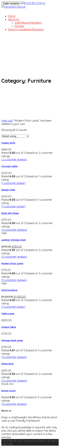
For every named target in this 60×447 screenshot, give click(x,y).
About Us (13, 19)
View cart (7, 120)
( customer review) (13, 183)
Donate (36, 6)
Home (11, 16)
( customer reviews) (14, 159)
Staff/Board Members (28, 22)
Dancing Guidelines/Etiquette (26, 29)
